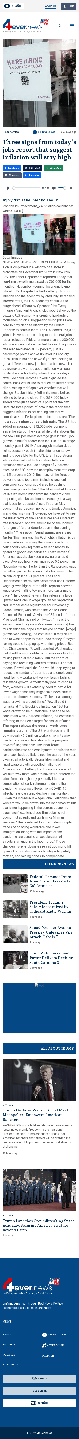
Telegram (13, 175)
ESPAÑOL (16, 6)
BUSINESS (9, 1344)
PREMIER (48, 1355)
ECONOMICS (11, 1364)
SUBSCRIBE (40, 1390)
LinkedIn (34, 175)
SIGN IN (42, 1378)
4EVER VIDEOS (57, 1334)
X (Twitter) (34, 168)
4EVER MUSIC (56, 1345)
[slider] (26, 188)
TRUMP (7, 1334)
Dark (70, 6)
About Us (50, 6)
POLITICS (9, 1354)
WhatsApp (55, 168)
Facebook (13, 168)
